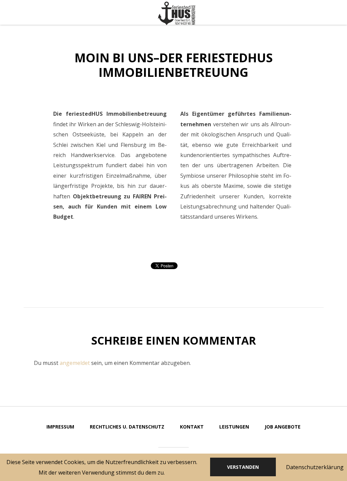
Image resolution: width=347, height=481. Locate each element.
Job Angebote (283, 426)
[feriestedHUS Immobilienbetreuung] (177, 13)
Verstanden (243, 467)
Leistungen (234, 426)
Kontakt (192, 426)
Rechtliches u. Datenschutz (127, 426)
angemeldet (75, 363)
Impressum (60, 426)
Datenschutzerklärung (315, 467)
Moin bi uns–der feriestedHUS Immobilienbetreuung (174, 65)
